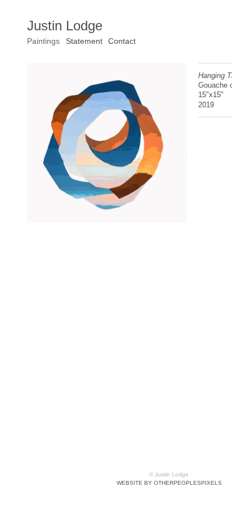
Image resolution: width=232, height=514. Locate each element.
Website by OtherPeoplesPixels (169, 483)
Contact (122, 41)
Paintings (43, 41)
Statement (84, 41)
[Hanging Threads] (107, 142)
